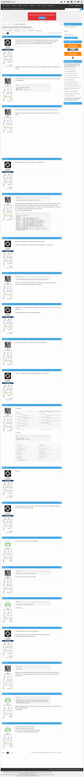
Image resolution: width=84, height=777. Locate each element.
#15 (60, 567)
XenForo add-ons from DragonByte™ (22, 772)
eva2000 (27, 28)
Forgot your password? (69, 34)
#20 (60, 723)
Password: (66, 31)
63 (10, 90)
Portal (43, 5)
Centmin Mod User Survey (69, 69)
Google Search (51, 5)
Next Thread (59, 32)
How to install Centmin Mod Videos (71, 77)
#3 (60, 106)
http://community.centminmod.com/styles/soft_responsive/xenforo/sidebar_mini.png (36, 109)
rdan (8, 548)
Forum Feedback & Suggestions (14, 28)
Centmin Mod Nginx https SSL (70, 75)
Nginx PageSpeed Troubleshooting (71, 84)
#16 (60, 598)
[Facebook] (64, 1)
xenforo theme (39, 30)
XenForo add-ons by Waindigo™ (23, 775)
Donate (73, 46)
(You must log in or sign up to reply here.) (39, 752)
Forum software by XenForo (12, 774)
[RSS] (81, 1)
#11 (60, 405)
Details (50, 772)
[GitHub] (75, 1)
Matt (8, 85)
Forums (7, 5)
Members (32, 5)
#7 (60, 273)
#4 (60, 158)
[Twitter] (61, 1)
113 (11, 53)
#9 (60, 339)
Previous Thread (52, 32)
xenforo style (30, 30)
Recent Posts (21, 8)
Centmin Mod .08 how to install (70, 73)
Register (74, 37)
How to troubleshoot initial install (71, 81)
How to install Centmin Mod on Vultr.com (72, 86)
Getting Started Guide (68, 79)
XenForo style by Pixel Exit (30, 774)
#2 (60, 75)
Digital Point (33, 773)
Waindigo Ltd (35, 775)
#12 (60, 467)
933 (5, 90)
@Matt (38, 40)
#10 (60, 370)
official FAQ (73, 67)
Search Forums (6, 8)
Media (19, 5)
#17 (60, 627)
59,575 (4, 53)
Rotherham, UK (9, 93)
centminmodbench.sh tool (69, 95)
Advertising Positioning (24, 773)
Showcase (13, 5)
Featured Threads (13, 8)
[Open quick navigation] (3, 5)
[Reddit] (71, 1)
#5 (60, 193)
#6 (60, 238)
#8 (60, 304)
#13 (60, 502)
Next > (13, 33)
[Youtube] (68, 1)
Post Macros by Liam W (45, 774)
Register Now (42, 17)
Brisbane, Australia (8, 56)
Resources (25, 5)
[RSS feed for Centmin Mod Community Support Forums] (81, 769)
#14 (60, 537)
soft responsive (17, 30)
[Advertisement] (25, 55)
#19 (60, 693)
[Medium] (78, 1)
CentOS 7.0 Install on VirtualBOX (71, 91)
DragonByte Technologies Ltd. (42, 772)
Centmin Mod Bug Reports (69, 71)
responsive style (8, 30)
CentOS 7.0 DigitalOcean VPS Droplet (72, 93)
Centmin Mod (67, 63)
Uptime (38, 5)
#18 (60, 662)
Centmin (8, 2)
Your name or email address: (70, 26)
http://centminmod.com (21, 636)
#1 (60, 36)
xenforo (24, 30)
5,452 (5, 553)
